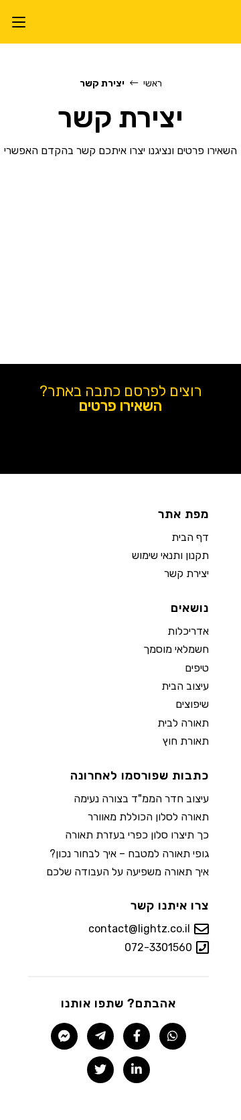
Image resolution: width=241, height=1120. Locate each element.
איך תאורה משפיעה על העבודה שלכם (127, 871)
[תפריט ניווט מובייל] (18, 21)
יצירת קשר (186, 573)
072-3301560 (158, 947)
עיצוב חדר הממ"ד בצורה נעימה (141, 798)
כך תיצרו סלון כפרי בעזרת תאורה (137, 834)
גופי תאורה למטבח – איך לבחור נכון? (129, 853)
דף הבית (190, 537)
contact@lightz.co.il (139, 928)
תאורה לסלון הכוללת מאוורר (148, 816)
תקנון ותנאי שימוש (170, 555)
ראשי (152, 83)
